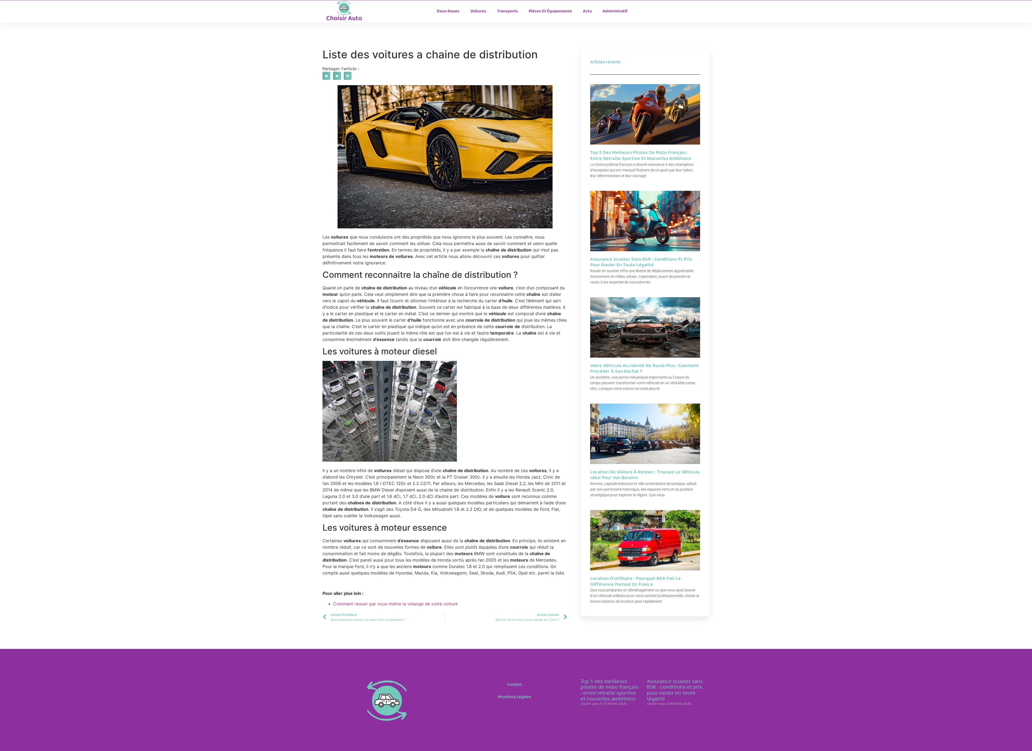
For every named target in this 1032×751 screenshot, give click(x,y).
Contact (514, 684)
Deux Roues (448, 11)
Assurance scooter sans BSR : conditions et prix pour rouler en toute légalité (641, 262)
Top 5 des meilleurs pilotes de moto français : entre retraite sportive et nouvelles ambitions (640, 155)
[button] (326, 76)
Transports (507, 11)
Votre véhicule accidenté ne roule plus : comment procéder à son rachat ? (644, 368)
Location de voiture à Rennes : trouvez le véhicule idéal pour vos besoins (645, 475)
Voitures (478, 11)
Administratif (615, 11)
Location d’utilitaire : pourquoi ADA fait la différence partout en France (635, 581)
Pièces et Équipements (550, 11)
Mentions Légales (514, 696)
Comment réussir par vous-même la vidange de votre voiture (395, 603)
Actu (587, 11)
